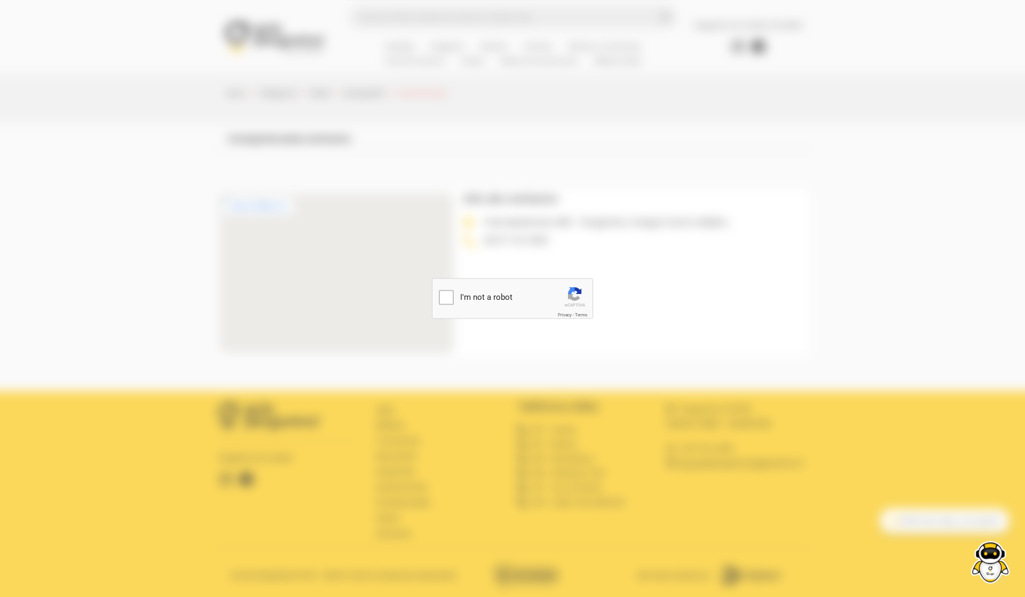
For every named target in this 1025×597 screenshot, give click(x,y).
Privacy (565, 315)
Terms (581, 315)
